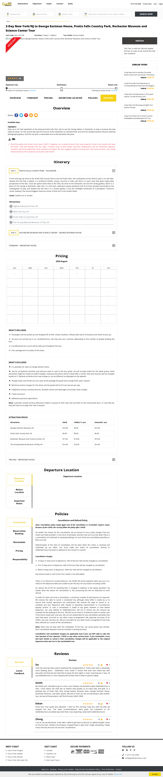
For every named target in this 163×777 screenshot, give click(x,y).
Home (8, 21)
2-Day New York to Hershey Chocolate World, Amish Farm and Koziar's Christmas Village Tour (139, 73)
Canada (49, 750)
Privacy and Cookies (66, 769)
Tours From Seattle (15, 754)
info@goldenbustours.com (135, 758)
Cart (155, 4)
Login (161, 4)
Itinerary (32, 98)
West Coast (50, 757)
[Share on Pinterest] (26, 115)
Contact (59, 4)
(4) (20, 78)
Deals (70, 4)
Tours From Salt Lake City (18, 760)
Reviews (108, 98)
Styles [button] (49, 4)
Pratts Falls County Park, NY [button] (25, 217)
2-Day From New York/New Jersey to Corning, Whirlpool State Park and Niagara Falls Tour (139, 84)
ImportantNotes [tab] (19, 502)
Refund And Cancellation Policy (87, 769)
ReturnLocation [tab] (19, 490)
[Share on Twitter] (21, 115)
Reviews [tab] (19, 662)
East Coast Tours (53, 760)
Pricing (48, 98)
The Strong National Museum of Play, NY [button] (31, 222)
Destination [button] (23, 4)
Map (61, 90)
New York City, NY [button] (21, 211)
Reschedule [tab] (19, 542)
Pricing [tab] (19, 551)
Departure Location (70, 98)
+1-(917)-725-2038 (132, 755)
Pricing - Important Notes (22, 459)
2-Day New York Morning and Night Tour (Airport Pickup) (138, 106)
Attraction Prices (18, 417)
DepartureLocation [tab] (19, 479)
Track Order (147, 4)
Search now (146, 14)
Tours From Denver (15, 757)
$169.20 (147, 88)
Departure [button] (37, 4)
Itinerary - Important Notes (22, 245)
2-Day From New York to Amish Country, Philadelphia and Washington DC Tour (138, 117)
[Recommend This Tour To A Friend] (36, 115)
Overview (15, 98)
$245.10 (147, 77)
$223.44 (147, 110)
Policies (93, 98)
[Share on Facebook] (16, 115)
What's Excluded (17, 362)
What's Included (17, 330)
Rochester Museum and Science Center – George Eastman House (46, 232)
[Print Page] (31, 115)
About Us (45, 769)
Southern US (51, 754)
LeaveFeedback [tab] (19, 672)
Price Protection (108, 769)
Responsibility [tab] (20, 559)
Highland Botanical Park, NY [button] (25, 206)
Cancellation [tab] (19, 522)
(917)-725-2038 (136, 4)
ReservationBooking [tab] (19, 532)
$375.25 (147, 121)
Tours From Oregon (15, 750)
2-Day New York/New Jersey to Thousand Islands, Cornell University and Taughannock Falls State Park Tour (138, 95)
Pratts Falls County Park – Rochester (33, 171)
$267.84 (147, 99)
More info (118, 774)
